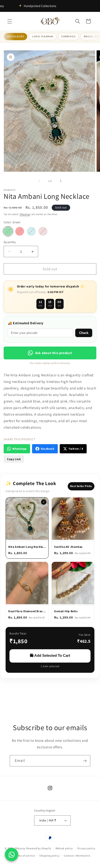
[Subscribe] (84, 760)
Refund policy (64, 848)
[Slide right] (60, 181)
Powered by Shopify (38, 848)
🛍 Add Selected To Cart (50, 655)
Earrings (68, 36)
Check (83, 333)
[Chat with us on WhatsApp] (11, 854)
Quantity (10, 242)
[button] (9, 21)
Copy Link (14, 459)
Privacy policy (86, 848)
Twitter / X (75, 448)
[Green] (8, 231)
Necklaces (15, 36)
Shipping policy (49, 855)
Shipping (25, 214)
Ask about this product (53, 353)
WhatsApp (19, 448)
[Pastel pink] (43, 231)
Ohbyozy (20, 848)
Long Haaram (42, 36)
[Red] (19, 231)
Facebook (47, 448)
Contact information (77, 855)
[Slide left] (39, 181)
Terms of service (24, 855)
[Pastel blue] (31, 231)
